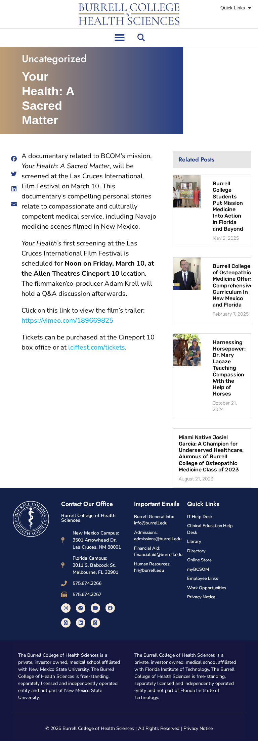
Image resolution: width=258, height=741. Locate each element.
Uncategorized (54, 58)
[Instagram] (66, 608)
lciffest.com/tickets (96, 347)
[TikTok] (80, 608)
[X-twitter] (66, 623)
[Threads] (95, 623)
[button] (120, 38)
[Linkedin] (80, 623)
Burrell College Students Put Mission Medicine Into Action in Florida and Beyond (228, 206)
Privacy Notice (198, 728)
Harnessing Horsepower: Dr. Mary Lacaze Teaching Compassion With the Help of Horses (229, 368)
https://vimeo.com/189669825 (67, 320)
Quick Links (232, 7)
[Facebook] (110, 608)
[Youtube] (95, 608)
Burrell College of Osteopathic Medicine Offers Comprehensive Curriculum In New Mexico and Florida (233, 285)
